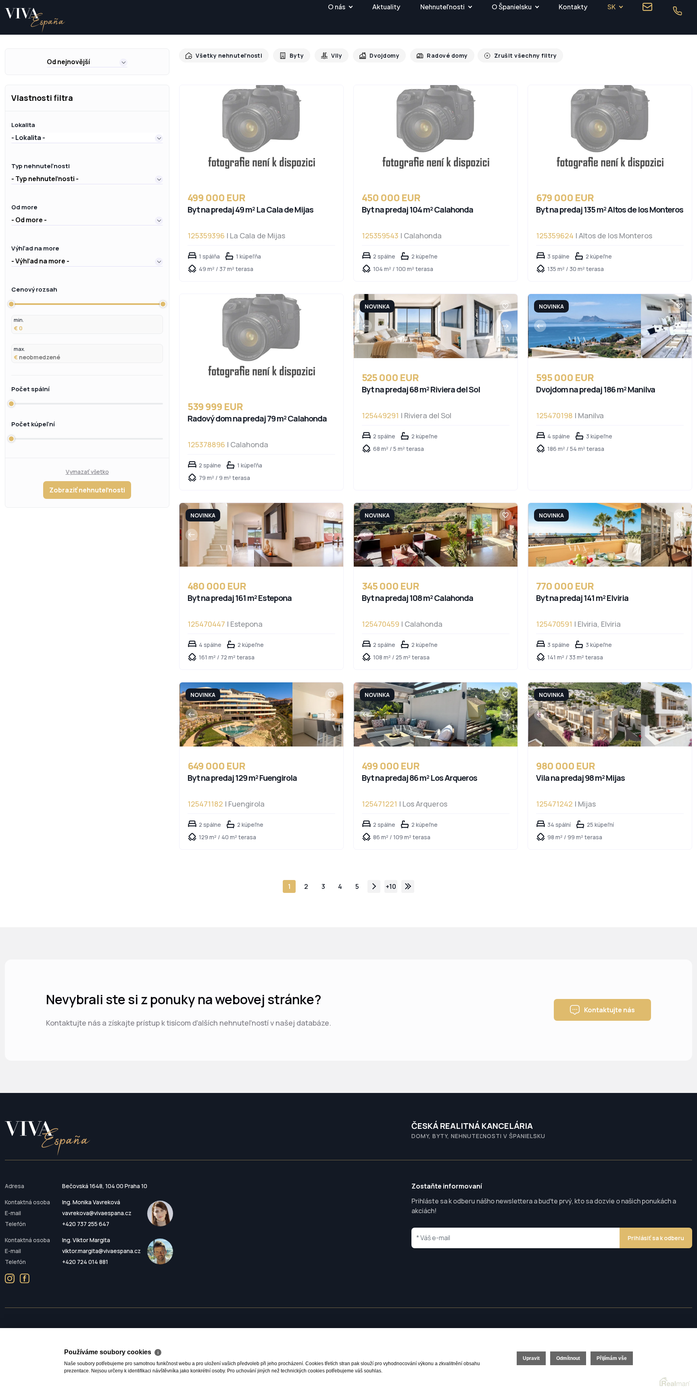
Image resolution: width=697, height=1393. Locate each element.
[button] (87, 61)
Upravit (531, 1358)
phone (677, 10)
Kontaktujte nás (609, 1009)
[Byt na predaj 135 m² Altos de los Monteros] (610, 131)
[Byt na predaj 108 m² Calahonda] (410, 535)
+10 (391, 886)
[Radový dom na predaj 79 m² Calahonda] (261, 340)
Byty (292, 55)
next (373, 886)
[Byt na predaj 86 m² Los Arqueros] (410, 714)
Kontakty (573, 6)
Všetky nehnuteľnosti (227, 55)
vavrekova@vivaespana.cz (96, 1213)
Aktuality (386, 6)
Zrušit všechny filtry (513, 55)
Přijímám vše (612, 1358)
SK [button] (611, 6)
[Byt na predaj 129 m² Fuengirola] (236, 714)
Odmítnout (568, 1358)
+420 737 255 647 (85, 1224)
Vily (331, 55)
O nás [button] (336, 6)
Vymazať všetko (87, 471)
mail (647, 6)
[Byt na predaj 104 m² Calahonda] (436, 131)
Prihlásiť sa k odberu (656, 1238)
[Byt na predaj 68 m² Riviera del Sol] (410, 326)
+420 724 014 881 (85, 1262)
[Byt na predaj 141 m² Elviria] (584, 535)
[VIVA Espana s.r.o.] (35, 20)
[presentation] (366, 326)
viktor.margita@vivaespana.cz (101, 1251)
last (407, 886)
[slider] (11, 304)
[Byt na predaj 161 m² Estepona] (236, 535)
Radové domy (438, 55)
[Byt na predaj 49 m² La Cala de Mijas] (261, 131)
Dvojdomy (378, 55)
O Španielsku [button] (512, 6)
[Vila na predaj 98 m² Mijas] (584, 714)
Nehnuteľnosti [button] (442, 6)
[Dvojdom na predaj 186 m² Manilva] (584, 326)
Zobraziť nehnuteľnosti (87, 490)
